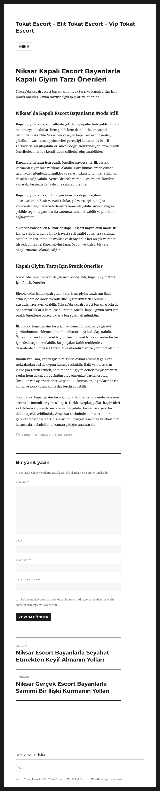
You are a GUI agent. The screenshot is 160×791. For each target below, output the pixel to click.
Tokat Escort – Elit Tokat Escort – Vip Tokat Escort (56, 779)
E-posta (23, 560)
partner (26, 434)
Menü (24, 46)
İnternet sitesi (28, 579)
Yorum (22, 482)
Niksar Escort (63, 434)
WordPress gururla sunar (106, 779)
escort (20, 779)
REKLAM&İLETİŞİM (30, 755)
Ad (19, 541)
